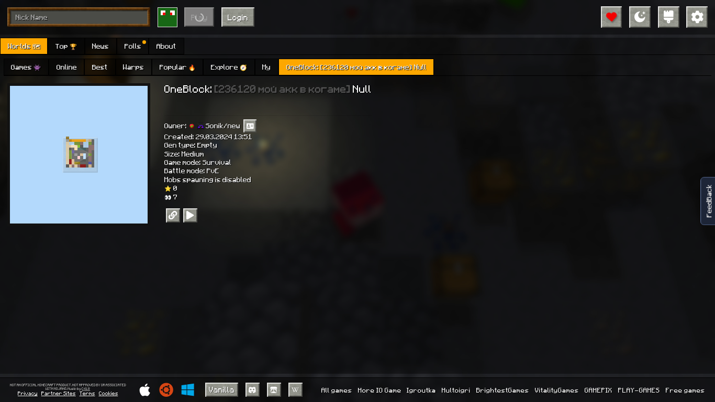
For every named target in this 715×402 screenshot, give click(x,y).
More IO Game (379, 390)
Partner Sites (58, 393)
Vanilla (221, 389)
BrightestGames (502, 390)
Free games (685, 390)
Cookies (108, 393)
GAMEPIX (598, 390)
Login (238, 17)
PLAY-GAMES (639, 390)
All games (336, 390)
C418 (86, 388)
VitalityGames (557, 390)
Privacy (28, 393)
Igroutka (421, 390)
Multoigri (456, 390)
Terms (87, 393)
